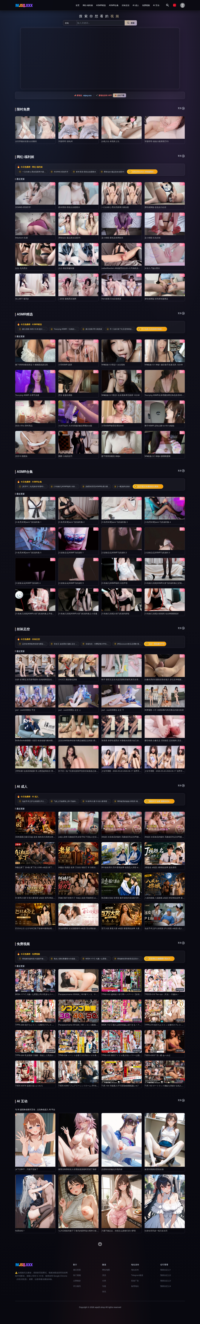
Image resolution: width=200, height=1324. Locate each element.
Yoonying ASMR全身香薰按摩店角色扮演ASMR (165, 395)
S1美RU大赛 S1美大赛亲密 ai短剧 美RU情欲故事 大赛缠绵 (40, 897)
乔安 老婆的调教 (65, 395)
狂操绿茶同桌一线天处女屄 (156, 1230)
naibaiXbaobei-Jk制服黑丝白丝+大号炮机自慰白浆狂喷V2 (125, 268)
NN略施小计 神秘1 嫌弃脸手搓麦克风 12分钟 (164, 364)
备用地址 (135, 1286)
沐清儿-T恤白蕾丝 (152, 268)
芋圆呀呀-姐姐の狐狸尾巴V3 (157, 141)
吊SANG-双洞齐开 (23, 207)
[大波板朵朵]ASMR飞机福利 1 (71, 552)
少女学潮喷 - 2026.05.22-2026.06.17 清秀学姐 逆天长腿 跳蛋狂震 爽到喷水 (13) (135, 771)
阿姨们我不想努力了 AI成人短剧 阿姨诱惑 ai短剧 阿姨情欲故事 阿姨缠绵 (89, 897)
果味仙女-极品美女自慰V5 (69, 237)
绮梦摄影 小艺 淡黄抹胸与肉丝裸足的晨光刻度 (164, 710)
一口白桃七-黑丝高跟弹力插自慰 (115, 207)
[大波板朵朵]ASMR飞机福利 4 (28, 583)
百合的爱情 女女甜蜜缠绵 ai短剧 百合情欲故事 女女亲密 (82, 928)
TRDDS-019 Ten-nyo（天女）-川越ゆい (162, 994)
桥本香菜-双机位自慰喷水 (69, 207)
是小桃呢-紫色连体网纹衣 (112, 237)
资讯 (104, 1291)
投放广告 (135, 1280)
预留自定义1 (165, 1269)
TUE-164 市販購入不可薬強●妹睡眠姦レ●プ (120, 1085)
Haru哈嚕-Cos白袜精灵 (111, 298)
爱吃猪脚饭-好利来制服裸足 (156, 298)
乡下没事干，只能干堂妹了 (26, 1169)
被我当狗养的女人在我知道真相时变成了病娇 (77, 1169)
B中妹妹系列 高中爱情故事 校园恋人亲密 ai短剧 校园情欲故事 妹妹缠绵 (131, 867)
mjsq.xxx (87, 95)
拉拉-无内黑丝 (21, 268)
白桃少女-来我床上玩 (110, 141)
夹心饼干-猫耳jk (22, 298)
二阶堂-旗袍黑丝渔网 (67, 298)
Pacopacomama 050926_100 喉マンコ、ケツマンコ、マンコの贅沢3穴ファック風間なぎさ (97, 994)
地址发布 (135, 1269)
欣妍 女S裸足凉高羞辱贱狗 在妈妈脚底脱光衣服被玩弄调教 (40, 679)
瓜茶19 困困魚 (21, 456)
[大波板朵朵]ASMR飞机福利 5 (71, 583)
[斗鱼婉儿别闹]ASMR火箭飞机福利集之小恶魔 (77, 613)
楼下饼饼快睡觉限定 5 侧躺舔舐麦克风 (31, 364)
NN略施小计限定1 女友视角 (113, 364)
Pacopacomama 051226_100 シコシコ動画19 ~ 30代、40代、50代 (87, 1024)
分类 (104, 1280)
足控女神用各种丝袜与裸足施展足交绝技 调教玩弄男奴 (81, 740)
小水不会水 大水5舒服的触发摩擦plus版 (75, 425)
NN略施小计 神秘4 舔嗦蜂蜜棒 (157, 456)
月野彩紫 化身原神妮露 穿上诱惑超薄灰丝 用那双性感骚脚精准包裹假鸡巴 (46, 771)
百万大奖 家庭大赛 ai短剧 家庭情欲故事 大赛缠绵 (122, 928)
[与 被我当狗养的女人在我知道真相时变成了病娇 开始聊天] (78, 1140)
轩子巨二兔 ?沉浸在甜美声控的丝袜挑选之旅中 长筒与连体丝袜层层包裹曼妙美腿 (92, 771)
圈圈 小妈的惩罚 (65, 456)
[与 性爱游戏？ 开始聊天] (35, 1201)
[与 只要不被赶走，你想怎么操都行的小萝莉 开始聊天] (121, 1201)
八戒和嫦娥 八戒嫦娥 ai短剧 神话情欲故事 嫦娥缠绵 (166, 897)
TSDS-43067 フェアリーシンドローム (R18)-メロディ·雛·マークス (86, 1085)
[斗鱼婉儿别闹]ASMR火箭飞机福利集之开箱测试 (35, 613)
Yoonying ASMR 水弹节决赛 (27, 395)
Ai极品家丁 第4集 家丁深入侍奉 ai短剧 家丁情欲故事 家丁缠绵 (41, 867)
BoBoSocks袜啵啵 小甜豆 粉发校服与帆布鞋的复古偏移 (38, 740)
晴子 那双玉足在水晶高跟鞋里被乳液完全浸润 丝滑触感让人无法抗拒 (130, 679)
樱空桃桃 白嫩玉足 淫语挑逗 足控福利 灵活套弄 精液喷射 (169, 740)
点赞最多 (77, 1280)
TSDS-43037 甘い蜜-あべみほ (157, 1055)
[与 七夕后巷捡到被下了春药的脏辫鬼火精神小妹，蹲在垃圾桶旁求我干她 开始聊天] (78, 1201)
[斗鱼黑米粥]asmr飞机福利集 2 (71, 522)
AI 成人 (136, 5)
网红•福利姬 (88, 5)
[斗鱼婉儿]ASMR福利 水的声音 (114, 583)
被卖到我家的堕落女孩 (154, 1169)
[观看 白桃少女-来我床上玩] (121, 127)
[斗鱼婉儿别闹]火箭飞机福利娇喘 (115, 613)
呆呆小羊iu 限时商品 (24, 425)
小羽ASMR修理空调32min (112, 425)
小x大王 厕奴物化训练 (67, 679)
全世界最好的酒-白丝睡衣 (26, 141)
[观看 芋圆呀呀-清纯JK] (78, 127)
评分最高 (77, 1286)
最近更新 (77, 1269)
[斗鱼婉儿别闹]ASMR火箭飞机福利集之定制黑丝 (165, 583)
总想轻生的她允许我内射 (111, 1169)
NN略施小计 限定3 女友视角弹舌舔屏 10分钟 (120, 395)
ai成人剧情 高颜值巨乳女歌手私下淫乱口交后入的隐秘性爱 (83, 836)
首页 (77, 5)
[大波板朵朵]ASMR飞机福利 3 (157, 552)
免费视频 (146, 5)
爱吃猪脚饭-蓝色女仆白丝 (155, 207)
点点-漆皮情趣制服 (66, 268)
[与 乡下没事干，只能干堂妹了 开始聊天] (35, 1140)
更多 (180, 108)
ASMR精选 (101, 5)
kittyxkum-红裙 (21, 237)
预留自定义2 (165, 1275)
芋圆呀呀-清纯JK (65, 141)
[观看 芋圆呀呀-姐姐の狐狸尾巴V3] (165, 127)
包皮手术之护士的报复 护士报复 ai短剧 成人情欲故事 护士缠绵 (171, 928)
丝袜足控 (125, 5)
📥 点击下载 (119, 95)
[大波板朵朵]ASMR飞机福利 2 (114, 552)
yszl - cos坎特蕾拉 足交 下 (112, 710)
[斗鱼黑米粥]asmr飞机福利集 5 (28, 552)
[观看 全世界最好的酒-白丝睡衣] (35, 127)
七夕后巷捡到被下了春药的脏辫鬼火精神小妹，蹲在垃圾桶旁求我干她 (87, 1230)
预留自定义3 (165, 1280)
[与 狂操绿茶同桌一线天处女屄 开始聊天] (165, 1201)
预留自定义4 (165, 1286)
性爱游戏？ (20, 1230)
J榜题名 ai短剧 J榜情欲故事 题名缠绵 (160, 867)
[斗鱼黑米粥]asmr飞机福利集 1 (28, 522)
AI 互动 (156, 5)
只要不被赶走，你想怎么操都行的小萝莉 (118, 1230)
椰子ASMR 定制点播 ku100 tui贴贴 (159, 425)
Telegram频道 (137, 1275)
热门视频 (77, 1275)
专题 (104, 1286)
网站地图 (106, 1269)
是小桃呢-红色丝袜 (153, 237)
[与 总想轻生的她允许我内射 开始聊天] (121, 1140)
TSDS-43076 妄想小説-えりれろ (29, 1085)
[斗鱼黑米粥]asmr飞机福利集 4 (158, 522)
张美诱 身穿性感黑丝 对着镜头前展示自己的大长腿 (122, 740)
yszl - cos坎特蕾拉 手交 (25, 710)
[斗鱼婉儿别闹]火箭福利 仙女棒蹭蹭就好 (162, 613)
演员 (104, 1275)
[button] (24, 58)
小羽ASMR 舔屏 (65, 364)
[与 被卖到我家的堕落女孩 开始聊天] (165, 1140)
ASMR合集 (114, 5)
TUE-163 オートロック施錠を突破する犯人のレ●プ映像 (168, 1085)
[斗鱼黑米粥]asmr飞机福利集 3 (114, 522)
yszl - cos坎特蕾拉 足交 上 (69, 710)
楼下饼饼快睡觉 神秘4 (110, 456)
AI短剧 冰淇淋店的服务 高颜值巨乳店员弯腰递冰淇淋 (123, 836)
